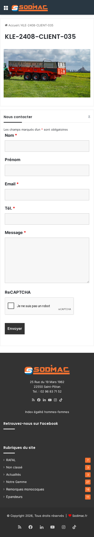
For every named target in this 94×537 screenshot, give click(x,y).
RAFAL (11, 460)
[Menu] (5, 9)
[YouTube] (49, 400)
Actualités (13, 474)
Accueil (13, 25)
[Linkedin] (44, 400)
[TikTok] (60, 400)
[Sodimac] (29, 7)
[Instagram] (55, 400)
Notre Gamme (16, 482)
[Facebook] (39, 400)
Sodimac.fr (79, 515)
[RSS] (33, 400)
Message (15, 232)
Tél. (10, 208)
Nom (11, 135)
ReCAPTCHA (18, 292)
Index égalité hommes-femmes (47, 412)
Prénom (12, 159)
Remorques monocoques (25, 489)
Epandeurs (14, 497)
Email (12, 183)
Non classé (14, 467)
